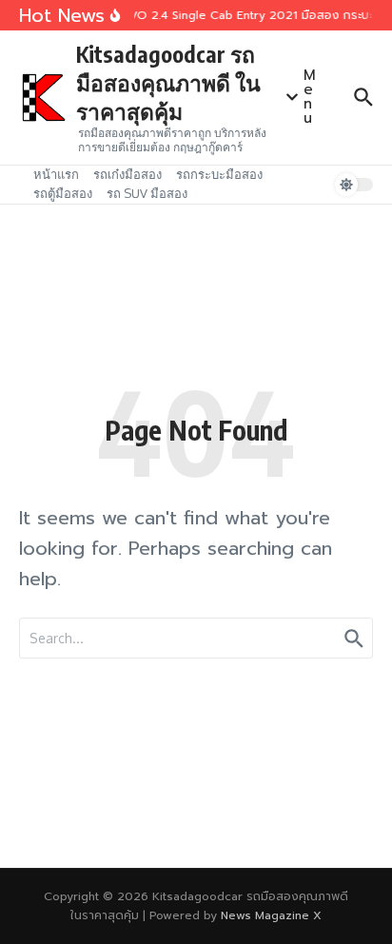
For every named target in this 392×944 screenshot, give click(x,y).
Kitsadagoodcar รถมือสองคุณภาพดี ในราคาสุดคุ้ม (168, 82)
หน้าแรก (56, 174)
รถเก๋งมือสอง (127, 174)
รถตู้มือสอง (62, 193)
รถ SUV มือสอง (147, 193)
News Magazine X (271, 915)
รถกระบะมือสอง (219, 174)
